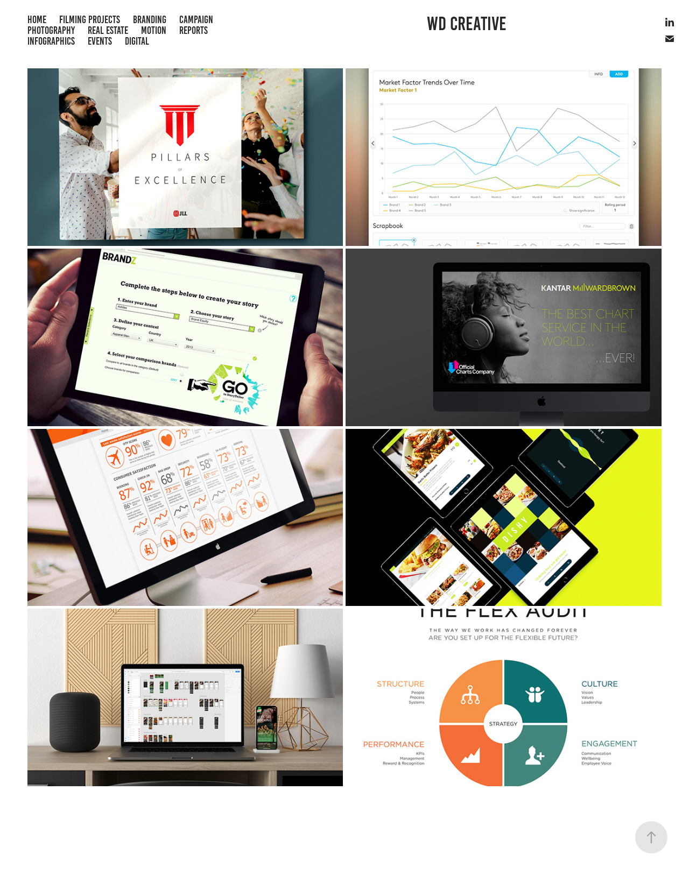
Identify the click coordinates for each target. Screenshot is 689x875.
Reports (193, 30)
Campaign (196, 19)
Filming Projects (89, 19)
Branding (149, 19)
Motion (153, 30)
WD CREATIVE (467, 23)
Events (100, 41)
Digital (137, 41)
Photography (51, 30)
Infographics (51, 41)
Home (36, 19)
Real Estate (108, 30)
